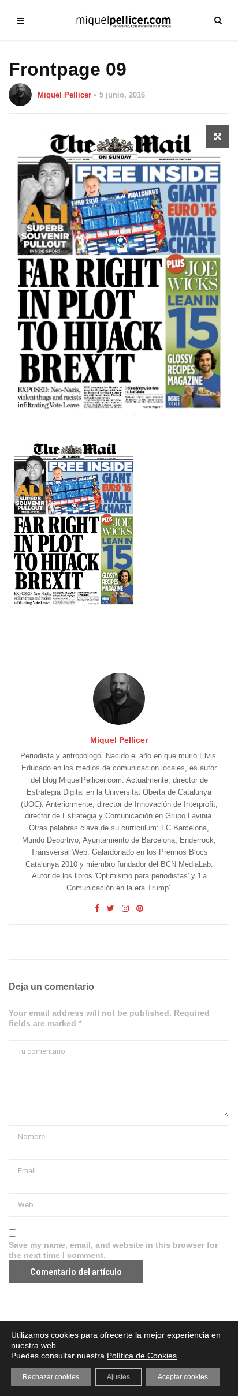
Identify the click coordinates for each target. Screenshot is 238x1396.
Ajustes (118, 1377)
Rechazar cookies (51, 1377)
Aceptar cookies (183, 1377)
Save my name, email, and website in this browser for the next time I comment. (113, 1250)
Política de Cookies (142, 1355)
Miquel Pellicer (64, 95)
